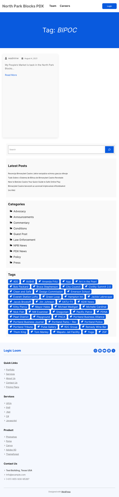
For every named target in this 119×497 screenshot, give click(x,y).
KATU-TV (67, 301)
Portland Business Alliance (88, 316)
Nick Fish (18, 311)
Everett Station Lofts (25, 296)
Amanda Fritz (50, 281)
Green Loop (53, 296)
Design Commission (51, 291)
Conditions (20, 228)
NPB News (20, 245)
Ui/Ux (9, 403)
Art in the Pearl (88, 281)
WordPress (66, 492)
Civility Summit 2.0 (100, 286)
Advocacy (19, 211)
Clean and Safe (22, 291)
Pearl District (21, 316)
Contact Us (11, 382)
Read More (11, 75)
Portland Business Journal (28, 321)
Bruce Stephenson (47, 286)
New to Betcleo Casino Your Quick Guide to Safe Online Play (34, 182)
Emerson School (80, 291)
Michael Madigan (68, 306)
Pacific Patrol (84, 311)
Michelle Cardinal (96, 306)
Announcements (23, 217)
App (68, 281)
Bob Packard (20, 286)
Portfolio (10, 369)
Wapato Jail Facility (68, 331)
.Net (8, 412)
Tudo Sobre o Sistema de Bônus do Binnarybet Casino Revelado (35, 177)
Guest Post (20, 234)
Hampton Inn (75, 296)
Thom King (19, 331)
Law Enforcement (24, 239)
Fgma (9, 441)
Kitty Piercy (20, 306)
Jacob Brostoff (22, 301)
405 (15, 281)
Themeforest (12, 454)
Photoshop (11, 436)
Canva (9, 445)
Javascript (11, 420)
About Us (10, 378)
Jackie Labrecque (101, 296)
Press (16, 262)
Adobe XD (11, 449)
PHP (8, 407)
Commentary (21, 222)
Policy (17, 256)
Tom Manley (41, 331)
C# (7, 416)
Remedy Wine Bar (96, 326)
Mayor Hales (42, 306)
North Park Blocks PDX (23, 6)
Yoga (91, 331)
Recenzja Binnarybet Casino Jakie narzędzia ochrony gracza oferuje (38, 173)
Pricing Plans (12, 387)
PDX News (20, 251)
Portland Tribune (23, 326)
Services (10, 374)
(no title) (11, 190)
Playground (43, 316)
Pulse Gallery (48, 326)
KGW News (87, 301)
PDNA (103, 311)
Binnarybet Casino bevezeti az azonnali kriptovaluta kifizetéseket (36, 186)
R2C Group (70, 326)
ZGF (104, 331)
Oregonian (62, 311)
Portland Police (94, 321)
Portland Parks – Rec (64, 321)
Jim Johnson (46, 301)
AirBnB (30, 281)
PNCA (61, 316)
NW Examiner (40, 311)
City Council (73, 286)
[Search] (109, 149)
